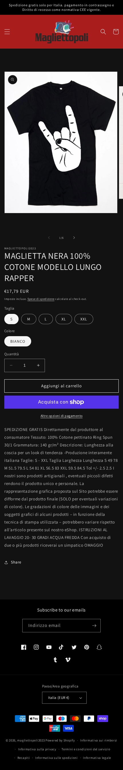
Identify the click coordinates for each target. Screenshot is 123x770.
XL (63, 319)
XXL (83, 319)
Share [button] (16, 562)
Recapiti (23, 758)
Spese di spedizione (40, 299)
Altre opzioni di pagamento (62, 416)
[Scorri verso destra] (74, 237)
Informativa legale (97, 758)
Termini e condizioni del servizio (85, 749)
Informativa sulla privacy (37, 749)
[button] (7, 31)
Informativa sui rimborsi (98, 740)
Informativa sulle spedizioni (56, 758)
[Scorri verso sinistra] (49, 237)
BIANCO (17, 341)
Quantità (11, 354)
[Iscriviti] (94, 625)
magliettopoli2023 (31, 740)
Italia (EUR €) (59, 697)
